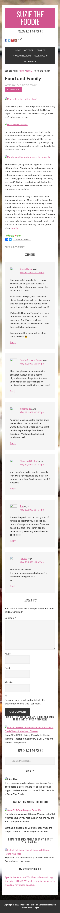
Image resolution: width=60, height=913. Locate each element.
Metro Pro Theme (28, 904)
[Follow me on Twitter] (9, 40)
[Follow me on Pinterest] (12, 40)
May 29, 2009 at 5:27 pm (32, 412)
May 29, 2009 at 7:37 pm (32, 509)
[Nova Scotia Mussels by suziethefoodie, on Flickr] (16, 124)
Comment (10, 617)
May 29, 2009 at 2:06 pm (32, 363)
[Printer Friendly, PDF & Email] (13, 235)
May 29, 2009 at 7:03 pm (32, 464)
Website (9, 682)
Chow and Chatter (29, 461)
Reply (13, 342)
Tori (22, 506)
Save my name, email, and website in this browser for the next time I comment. (25, 701)
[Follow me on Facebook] (6, 40)
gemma (23, 558)
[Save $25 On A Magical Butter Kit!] (23, 810)
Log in (36, 907)
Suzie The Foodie (30, 18)
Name (8, 653)
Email (7, 668)
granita (14, 227)
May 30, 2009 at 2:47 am (32, 561)
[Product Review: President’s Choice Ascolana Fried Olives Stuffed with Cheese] (30, 731)
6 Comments (13, 89)
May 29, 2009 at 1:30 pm (32, 272)
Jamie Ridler (26, 268)
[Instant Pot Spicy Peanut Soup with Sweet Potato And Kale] (30, 853)
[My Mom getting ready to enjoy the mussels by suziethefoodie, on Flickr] (27, 157)
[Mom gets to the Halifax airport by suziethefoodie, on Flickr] (21, 99)
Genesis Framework (47, 904)
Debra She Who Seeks (31, 360)
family (21, 247)
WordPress (27, 907)
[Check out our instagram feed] (15, 40)
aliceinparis (25, 408)
